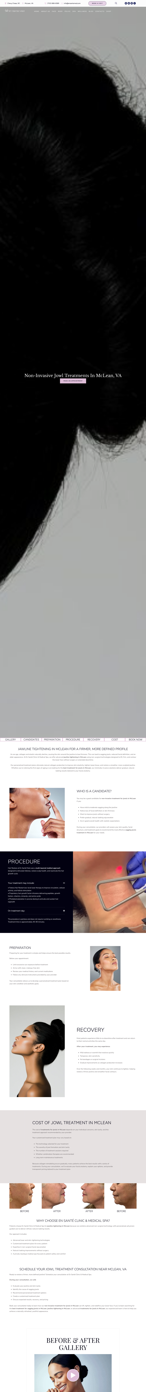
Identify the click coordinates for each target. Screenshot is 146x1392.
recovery (94, 739)
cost (114, 739)
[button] (12, 3)
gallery (10, 739)
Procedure (73, 739)
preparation (52, 739)
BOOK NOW (135, 739)
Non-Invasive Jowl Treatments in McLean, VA (73, 375)
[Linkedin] (132, 3)
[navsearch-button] (117, 3)
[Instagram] (134, 3)
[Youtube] (129, 3)
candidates (31, 739)
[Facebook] (126, 3)
